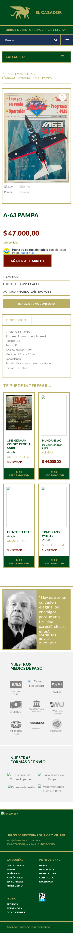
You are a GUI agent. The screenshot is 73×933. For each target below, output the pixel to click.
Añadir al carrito (27, 261)
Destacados (15, 865)
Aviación (25, 77)
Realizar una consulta (36, 303)
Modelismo (14, 885)
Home (43, 865)
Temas (18, 73)
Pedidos (12, 904)
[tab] (16, 319)
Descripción (16, 320)
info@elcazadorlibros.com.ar (24, 840)
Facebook (46, 881)
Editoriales (14, 881)
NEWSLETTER (47, 873)
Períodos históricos (14, 875)
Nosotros (46, 869)
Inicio (6, 73)
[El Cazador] (36, 12)
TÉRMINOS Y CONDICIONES (15, 910)
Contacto (46, 877)
